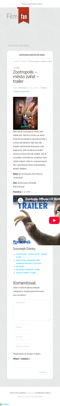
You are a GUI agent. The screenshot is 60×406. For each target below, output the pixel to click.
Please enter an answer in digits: (27, 354)
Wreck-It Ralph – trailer (26, 273)
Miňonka (22, 88)
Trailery (23, 61)
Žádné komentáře (22, 91)
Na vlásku (20, 266)
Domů (15, 61)
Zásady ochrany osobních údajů (30, 396)
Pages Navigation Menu (32, 4)
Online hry (30, 393)
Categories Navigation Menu (32, 55)
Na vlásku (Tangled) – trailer (28, 270)
